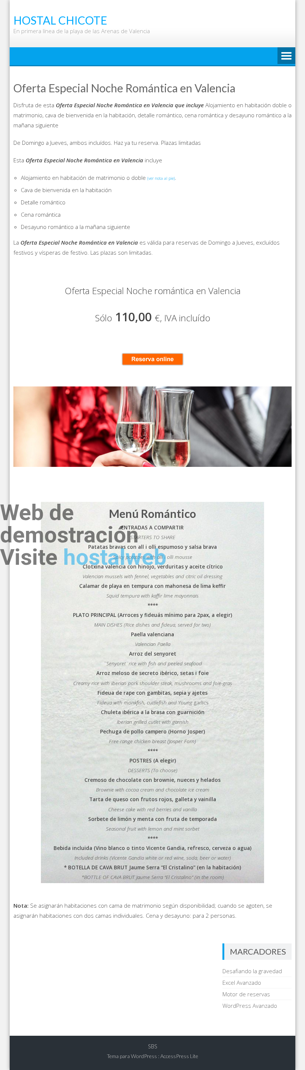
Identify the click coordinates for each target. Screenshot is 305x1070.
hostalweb (114, 557)
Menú (286, 56)
